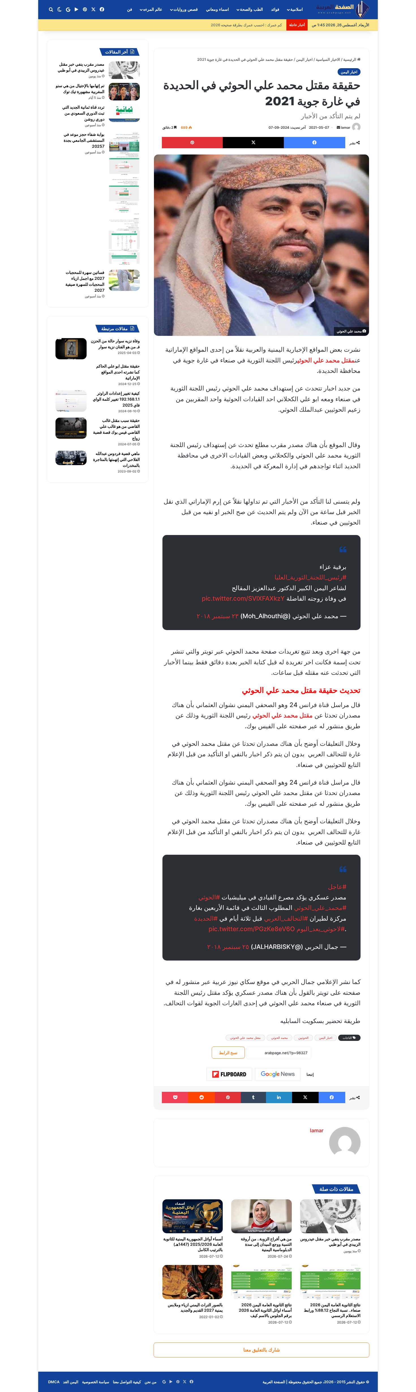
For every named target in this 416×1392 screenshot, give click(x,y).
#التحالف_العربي (286, 918)
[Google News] (278, 1074)
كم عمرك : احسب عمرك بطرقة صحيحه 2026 (248, 25)
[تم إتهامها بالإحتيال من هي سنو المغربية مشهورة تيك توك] (124, 91)
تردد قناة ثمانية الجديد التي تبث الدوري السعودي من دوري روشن (83, 113)
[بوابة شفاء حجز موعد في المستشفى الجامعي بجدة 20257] (124, 199)
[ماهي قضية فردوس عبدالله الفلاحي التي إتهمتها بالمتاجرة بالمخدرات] (71, 458)
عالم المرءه (152, 9)
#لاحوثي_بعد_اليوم (321, 929)
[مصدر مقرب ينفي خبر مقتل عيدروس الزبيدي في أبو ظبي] (330, 1216)
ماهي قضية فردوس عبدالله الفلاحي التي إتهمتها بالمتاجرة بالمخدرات (116, 459)
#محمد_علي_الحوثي (320, 907)
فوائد (275, 9)
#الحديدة (206, 918)
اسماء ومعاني (217, 9)
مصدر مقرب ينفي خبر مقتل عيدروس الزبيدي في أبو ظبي (330, 1241)
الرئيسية (350, 59)
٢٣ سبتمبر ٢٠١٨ (218, 616)
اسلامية (296, 9)
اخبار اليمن (304, 59)
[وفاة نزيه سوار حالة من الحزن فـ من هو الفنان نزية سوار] (71, 348)
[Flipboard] (229, 1074)
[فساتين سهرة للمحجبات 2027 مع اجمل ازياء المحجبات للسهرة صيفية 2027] (124, 280)
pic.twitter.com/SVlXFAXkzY (243, 598)
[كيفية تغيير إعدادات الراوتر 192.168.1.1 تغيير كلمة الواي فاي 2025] (71, 401)
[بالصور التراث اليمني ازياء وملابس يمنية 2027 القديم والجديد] (192, 1282)
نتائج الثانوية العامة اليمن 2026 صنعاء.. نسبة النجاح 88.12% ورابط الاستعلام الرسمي (332, 1310)
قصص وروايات (185, 9)
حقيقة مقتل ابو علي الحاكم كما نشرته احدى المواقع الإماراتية (118, 372)
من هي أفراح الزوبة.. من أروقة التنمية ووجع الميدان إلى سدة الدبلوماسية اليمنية (266, 1244)
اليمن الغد (70, 1382)
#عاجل (337, 886)
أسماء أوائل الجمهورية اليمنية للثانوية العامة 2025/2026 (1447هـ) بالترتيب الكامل (193, 1244)
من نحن (150, 1382)
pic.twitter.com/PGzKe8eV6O (252, 929)
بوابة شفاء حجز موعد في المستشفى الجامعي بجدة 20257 (84, 140)
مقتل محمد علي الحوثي (326, 360)
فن (129, 9)
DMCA (53, 1382)
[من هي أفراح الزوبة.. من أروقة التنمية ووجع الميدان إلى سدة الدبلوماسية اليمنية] (261, 1216)
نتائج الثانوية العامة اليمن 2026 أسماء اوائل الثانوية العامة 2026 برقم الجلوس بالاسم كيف (265, 1310)
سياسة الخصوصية (95, 1382)
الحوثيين (303, 1038)
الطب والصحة (251, 9)
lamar (345, 127)
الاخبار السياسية (328, 59)
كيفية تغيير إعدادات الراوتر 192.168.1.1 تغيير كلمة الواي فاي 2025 (116, 399)
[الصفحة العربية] (342, 10)
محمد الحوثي (279, 1038)
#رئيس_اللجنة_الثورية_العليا (310, 577)
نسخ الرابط (228, 1052)
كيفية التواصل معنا (127, 1382)
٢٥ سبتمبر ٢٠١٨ (228, 946)
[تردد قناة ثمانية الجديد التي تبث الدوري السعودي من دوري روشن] (124, 113)
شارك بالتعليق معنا (261, 1350)
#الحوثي (209, 897)
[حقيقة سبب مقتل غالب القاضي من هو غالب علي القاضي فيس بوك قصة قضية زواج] (71, 428)
